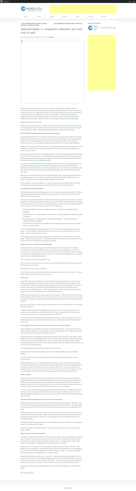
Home (26, 16)
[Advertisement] (83, 9)
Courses (64, 16)
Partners (90, 16)
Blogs (52, 16)
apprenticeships (29, 472)
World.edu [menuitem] (5, 1)
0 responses (50, 37)
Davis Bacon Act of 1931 (43, 160)
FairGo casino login (72, 118)
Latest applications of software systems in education (68, 23)
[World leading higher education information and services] (31, 9)
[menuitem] (129, 1)
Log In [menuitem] (133, 1)
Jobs (77, 16)
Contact (103, 16)
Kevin (95, 26)
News (39, 16)
